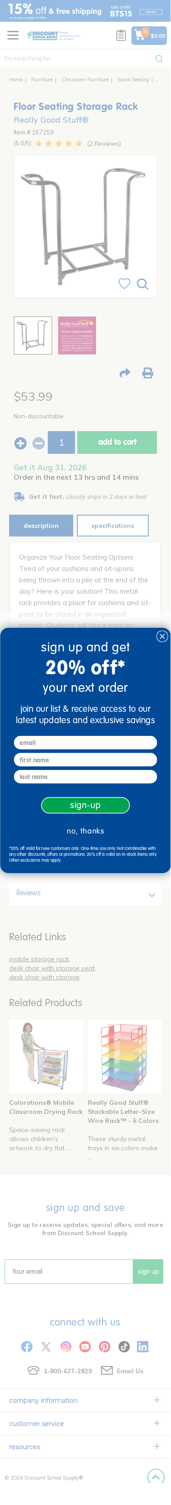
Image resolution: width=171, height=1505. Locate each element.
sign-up (85, 805)
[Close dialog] (162, 636)
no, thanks (85, 830)
